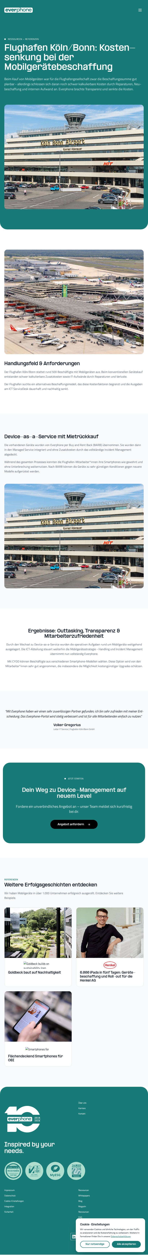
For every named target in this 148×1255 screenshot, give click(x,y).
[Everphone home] (18, 10)
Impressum (9, 1190)
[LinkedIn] (74, 1236)
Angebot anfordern (71, 824)
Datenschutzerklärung (120, 1236)
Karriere (82, 1108)
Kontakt (81, 1113)
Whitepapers (84, 1195)
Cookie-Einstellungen (14, 1201)
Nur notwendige (95, 1244)
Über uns (82, 1102)
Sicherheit (8, 1211)
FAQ (80, 1217)
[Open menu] (140, 10)
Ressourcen (83, 1190)
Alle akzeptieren (126, 1244)
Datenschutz (10, 1195)
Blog (80, 1201)
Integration (9, 1206)
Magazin (82, 1206)
